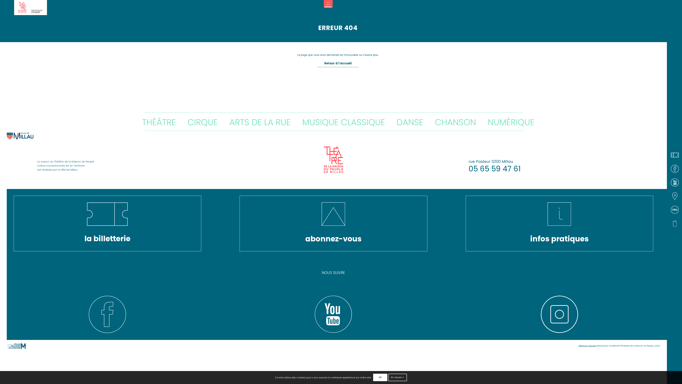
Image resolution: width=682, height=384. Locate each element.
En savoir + (397, 377)
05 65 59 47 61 (495, 169)
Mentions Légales (587, 345)
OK (380, 377)
